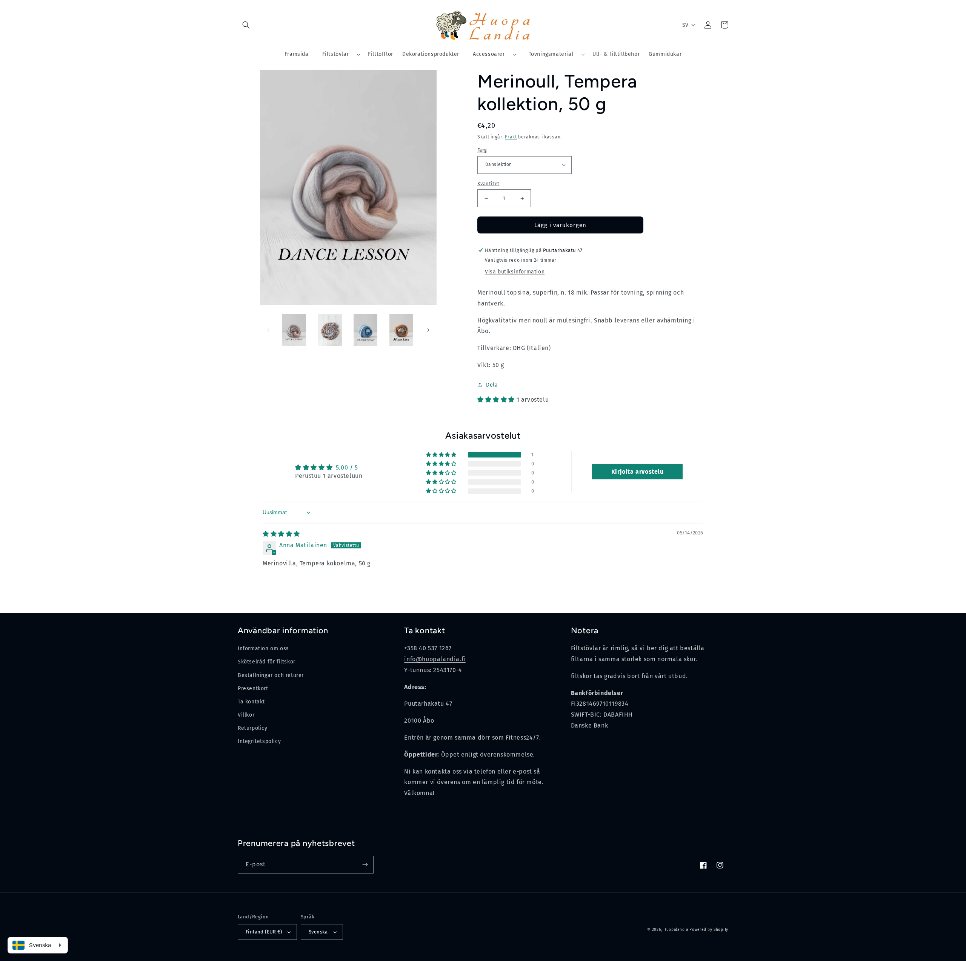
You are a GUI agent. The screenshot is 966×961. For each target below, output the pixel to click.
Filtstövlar (335, 54)
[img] (281, 533)
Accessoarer (489, 54)
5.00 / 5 (347, 467)
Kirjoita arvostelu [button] (637, 471)
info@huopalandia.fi (434, 659)
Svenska (318, 932)
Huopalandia (675, 929)
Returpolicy (253, 728)
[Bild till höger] (428, 330)
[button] (246, 25)
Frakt (511, 137)
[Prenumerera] (365, 864)
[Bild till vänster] (268, 330)
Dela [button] (492, 385)
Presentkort (253, 688)
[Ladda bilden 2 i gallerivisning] (330, 330)
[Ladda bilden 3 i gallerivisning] (366, 330)
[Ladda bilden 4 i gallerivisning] (401, 330)
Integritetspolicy (259, 741)
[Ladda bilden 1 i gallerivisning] (294, 330)
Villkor (246, 715)
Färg (482, 150)
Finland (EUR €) (264, 932)
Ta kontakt (251, 701)
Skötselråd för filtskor (266, 662)
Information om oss (263, 648)
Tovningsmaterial (551, 54)
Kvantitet (488, 183)
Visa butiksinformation (515, 272)
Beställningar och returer (271, 675)
